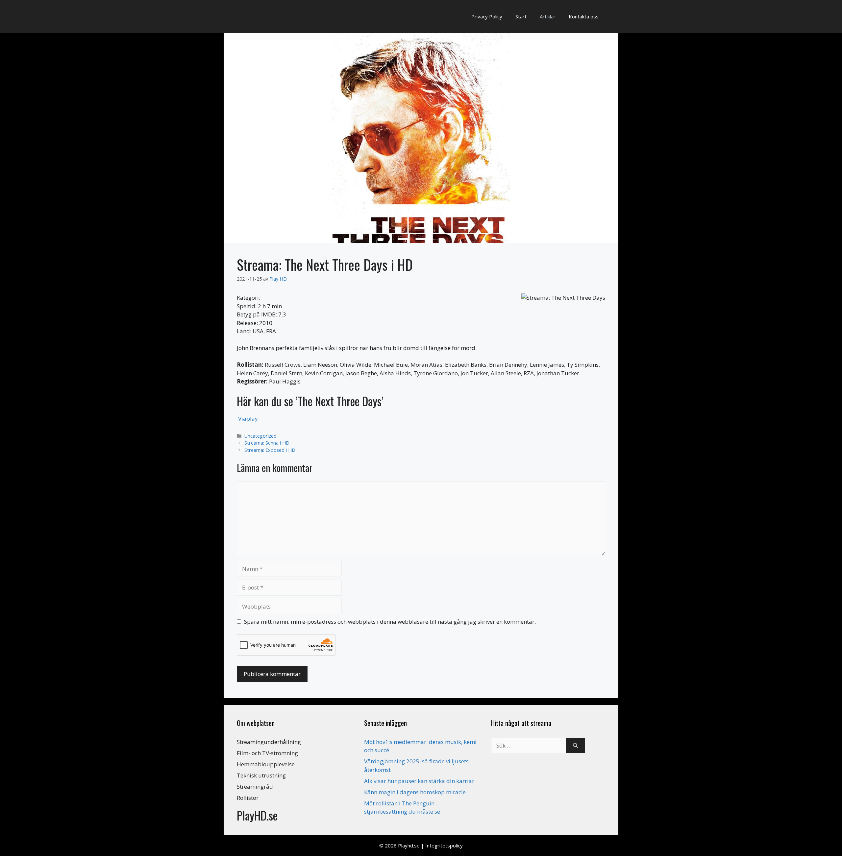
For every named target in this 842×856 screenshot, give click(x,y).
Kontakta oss (584, 16)
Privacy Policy (486, 16)
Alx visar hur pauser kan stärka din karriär (419, 781)
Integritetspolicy (444, 845)
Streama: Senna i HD (266, 443)
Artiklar (548, 16)
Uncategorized (260, 436)
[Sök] (575, 745)
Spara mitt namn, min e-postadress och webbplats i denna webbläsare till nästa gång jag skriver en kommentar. (390, 621)
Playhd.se (409, 845)
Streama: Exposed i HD (269, 450)
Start (521, 16)
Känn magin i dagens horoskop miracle (415, 792)
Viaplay (248, 418)
